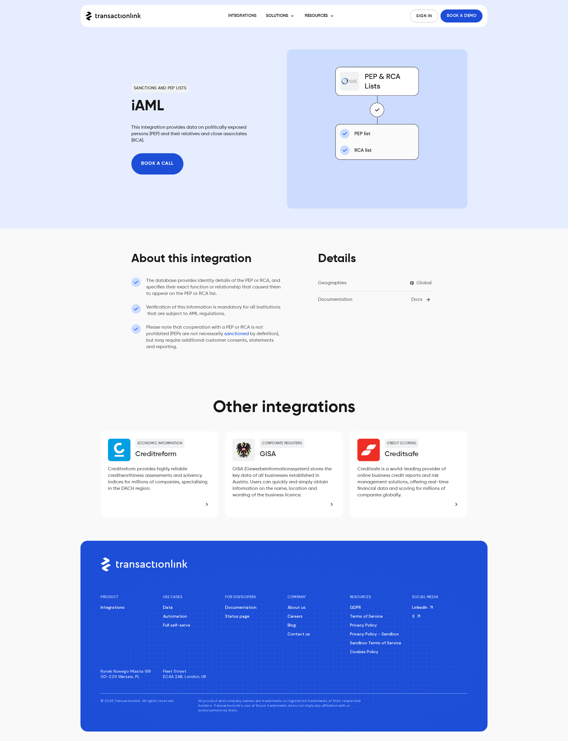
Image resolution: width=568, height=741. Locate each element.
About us (297, 607)
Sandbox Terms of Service (375, 642)
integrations (242, 16)
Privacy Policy (363, 625)
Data (168, 607)
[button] (280, 15)
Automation (175, 616)
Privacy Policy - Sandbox (374, 634)
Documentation (240, 607)
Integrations (113, 607)
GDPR (355, 607)
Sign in (424, 16)
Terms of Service (366, 616)
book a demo (462, 16)
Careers (295, 616)
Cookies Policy (364, 651)
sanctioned (236, 334)
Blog (292, 625)
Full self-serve (176, 625)
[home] (121, 16)
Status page (237, 616)
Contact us (299, 634)
